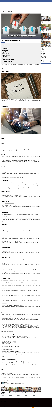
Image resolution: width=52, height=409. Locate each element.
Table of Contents (3, 42)
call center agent (11, 64)
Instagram (5, 401)
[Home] (1, 11)
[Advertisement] (26, 6)
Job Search (3, 11)
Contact (19, 403)
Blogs (18, 402)
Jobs (18, 401)
